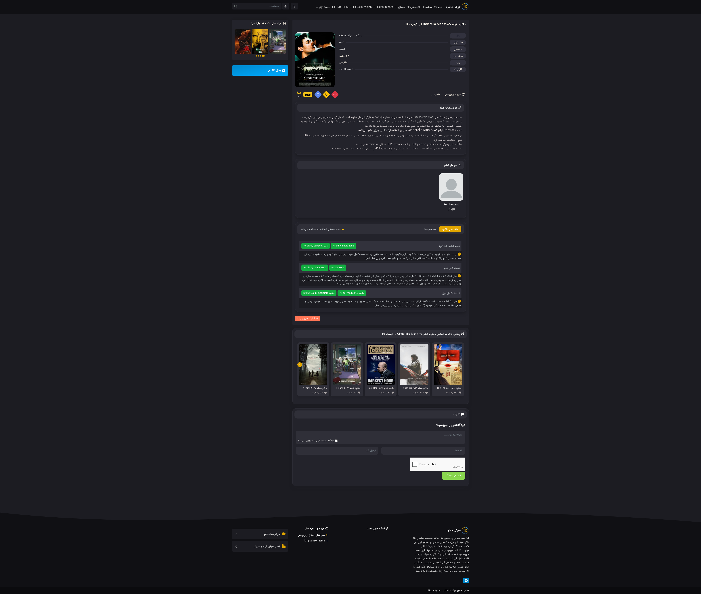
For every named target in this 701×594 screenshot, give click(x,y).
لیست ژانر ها (323, 7)
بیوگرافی (358, 36)
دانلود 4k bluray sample (315, 246)
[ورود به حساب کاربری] (285, 6)
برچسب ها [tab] (430, 229)
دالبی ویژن (380, 130)
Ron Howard (346, 69)
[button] (263, 56)
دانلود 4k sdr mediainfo (352, 293)
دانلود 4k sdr (337, 268)
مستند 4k (427, 7)
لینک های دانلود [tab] (450, 229)
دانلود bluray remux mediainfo (318, 293)
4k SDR (347, 7)
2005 (341, 42)
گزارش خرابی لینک (306, 318)
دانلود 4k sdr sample (343, 246)
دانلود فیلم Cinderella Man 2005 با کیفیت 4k (435, 24)
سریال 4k (399, 7)
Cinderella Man (424, 117)
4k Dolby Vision (362, 7)
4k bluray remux (383, 7)
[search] (235, 6)
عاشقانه (342, 36)
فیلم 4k (438, 7)
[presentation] (299, 364)
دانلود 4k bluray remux (314, 268)
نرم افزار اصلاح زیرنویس (311, 535)
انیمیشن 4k (413, 7)
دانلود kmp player (314, 541)
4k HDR (336, 7)
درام (350, 36)
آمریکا (342, 49)
